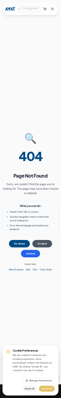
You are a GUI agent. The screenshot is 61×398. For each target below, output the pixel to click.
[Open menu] (52, 8)
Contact (30, 253)
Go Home (19, 243)
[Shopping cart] (44, 8)
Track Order (45, 269)
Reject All (30, 388)
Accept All (46, 388)
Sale (28, 269)
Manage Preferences (40, 380)
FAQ (35, 269)
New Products (16, 269)
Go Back (42, 243)
